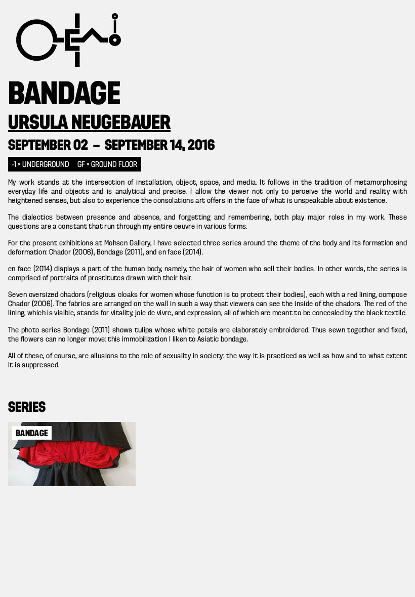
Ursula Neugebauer (89, 123)
